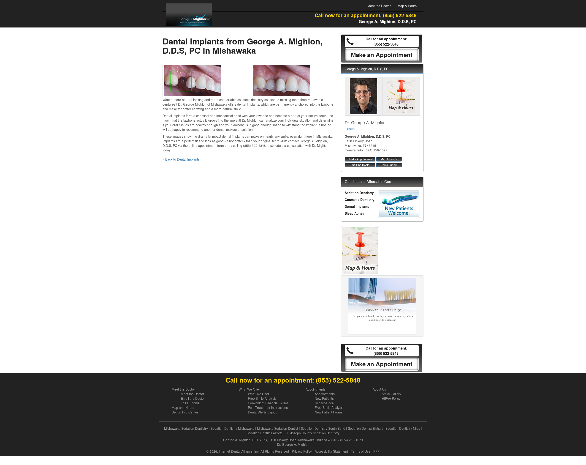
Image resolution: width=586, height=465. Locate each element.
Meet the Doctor (379, 5)
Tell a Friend (389, 165)
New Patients (324, 398)
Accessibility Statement (331, 451)
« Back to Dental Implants (181, 159)
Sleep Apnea (354, 213)
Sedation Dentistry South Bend (323, 428)
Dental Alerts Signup (262, 412)
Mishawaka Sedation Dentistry (186, 428)
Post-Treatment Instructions (268, 407)
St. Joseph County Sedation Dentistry (312, 433)
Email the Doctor (360, 165)
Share (350, 128)
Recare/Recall (325, 403)
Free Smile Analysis (262, 398)
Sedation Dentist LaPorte (265, 433)
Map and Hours (183, 407)
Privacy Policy (302, 451)
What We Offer (249, 389)
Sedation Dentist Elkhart (365, 428)
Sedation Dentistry (359, 192)
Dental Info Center (185, 412)
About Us (379, 389)
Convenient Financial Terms (268, 403)
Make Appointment (361, 159)
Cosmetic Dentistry (359, 199)
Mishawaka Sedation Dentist (277, 428)
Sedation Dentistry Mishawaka (232, 428)
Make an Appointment (381, 54)
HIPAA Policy (391, 398)
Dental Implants (357, 206)
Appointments (316, 389)
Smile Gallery (391, 393)
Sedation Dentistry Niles (402, 428)
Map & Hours (407, 5)
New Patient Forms (328, 412)
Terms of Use (360, 451)
